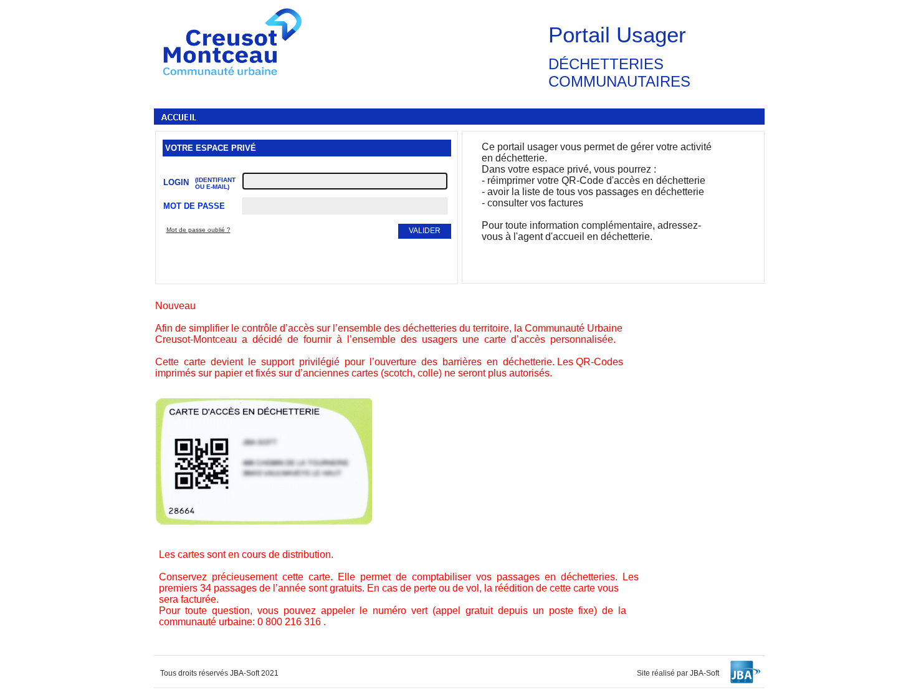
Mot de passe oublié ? (198, 229)
